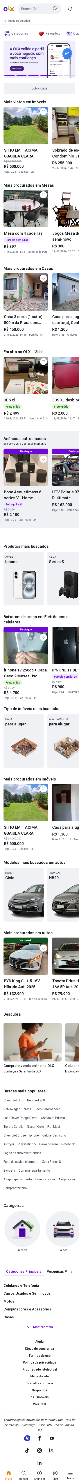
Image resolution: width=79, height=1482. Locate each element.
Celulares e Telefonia (21, 1285)
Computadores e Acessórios (27, 1309)
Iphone (34, 1135)
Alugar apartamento (18, 1179)
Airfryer (9, 1144)
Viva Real (39, 1404)
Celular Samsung (54, 1135)
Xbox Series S (51, 1161)
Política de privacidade (39, 1362)
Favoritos (53, 33)
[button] (39, 9)
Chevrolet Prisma (53, 1118)
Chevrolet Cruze (15, 1135)
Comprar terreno (15, 1188)
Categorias (19, 33)
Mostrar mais (43, 1327)
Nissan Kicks (35, 1126)
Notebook (68, 1144)
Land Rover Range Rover (21, 1118)
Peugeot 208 (36, 1100)
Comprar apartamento (34, 1170)
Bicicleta (9, 1170)
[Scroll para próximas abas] (71, 1272)
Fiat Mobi (53, 1126)
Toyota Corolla (13, 1126)
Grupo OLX (39, 1390)
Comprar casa (45, 1179)
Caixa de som (48, 1144)
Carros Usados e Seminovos (27, 1293)
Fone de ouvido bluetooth (21, 1161)
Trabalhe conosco (39, 1383)
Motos (9, 1301)
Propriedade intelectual (39, 1369)
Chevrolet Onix (14, 1100)
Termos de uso (40, 1355)
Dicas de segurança (39, 1348)
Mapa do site (39, 1376)
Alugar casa (66, 1179)
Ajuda (39, 1341)
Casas (9, 1317)
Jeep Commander (47, 1109)
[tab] (24, 1272)
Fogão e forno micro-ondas (22, 1153)
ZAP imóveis (39, 1397)
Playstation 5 (27, 1144)
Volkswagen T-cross (17, 1109)
